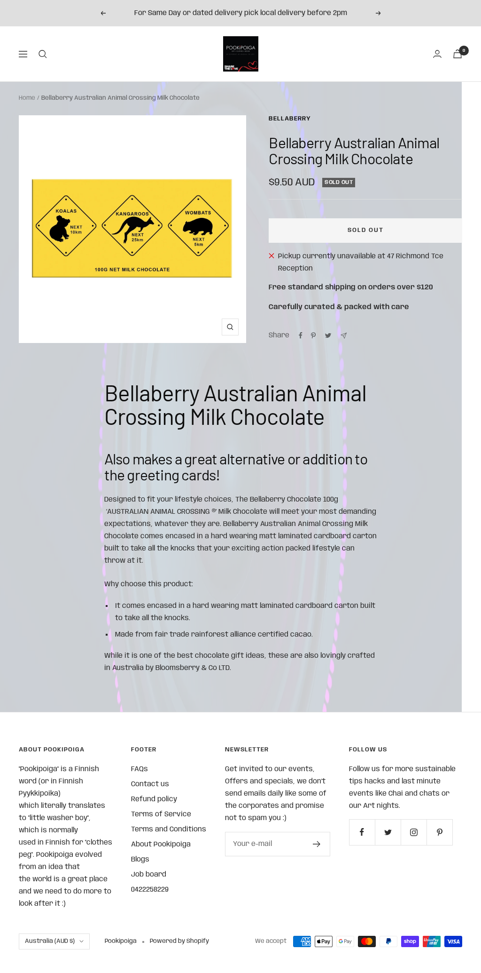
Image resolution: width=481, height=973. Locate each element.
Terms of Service (161, 814)
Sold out (366, 230)
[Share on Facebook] (301, 335)
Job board (148, 874)
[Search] (43, 54)
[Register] (317, 844)
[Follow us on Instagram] (414, 832)
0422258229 (150, 889)
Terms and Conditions (168, 829)
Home (27, 98)
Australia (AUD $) (50, 941)
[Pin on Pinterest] (313, 335)
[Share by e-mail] (344, 336)
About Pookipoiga (161, 844)
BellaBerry (290, 119)
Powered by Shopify (179, 941)
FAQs (139, 769)
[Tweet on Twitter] (328, 335)
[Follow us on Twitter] (388, 832)
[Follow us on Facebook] (362, 832)
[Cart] (457, 53)
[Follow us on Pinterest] (439, 832)
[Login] (437, 54)
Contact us (150, 784)
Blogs (140, 859)
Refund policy (154, 799)
